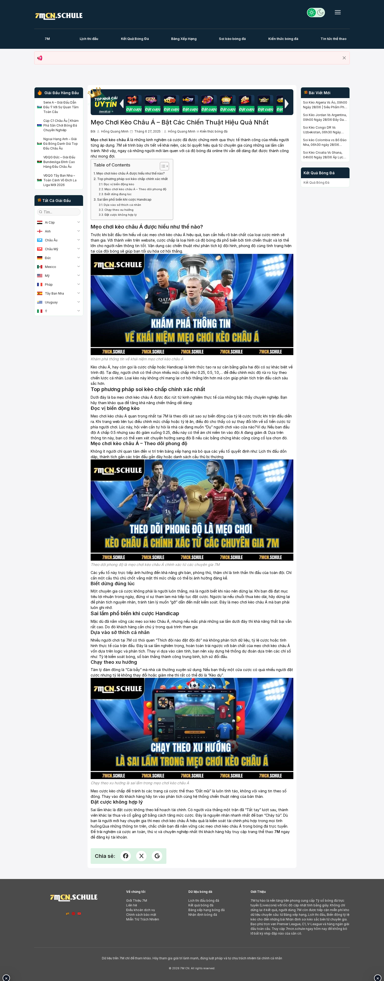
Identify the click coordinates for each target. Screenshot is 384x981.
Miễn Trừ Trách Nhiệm (142, 919)
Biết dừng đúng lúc (118, 194)
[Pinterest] (73, 914)
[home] (58, 15)
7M (47, 39)
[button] (121, 103)
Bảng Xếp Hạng (184, 39)
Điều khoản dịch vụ (140, 910)
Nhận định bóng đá (202, 915)
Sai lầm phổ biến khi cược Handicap (124, 199)
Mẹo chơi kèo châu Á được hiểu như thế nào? (130, 173)
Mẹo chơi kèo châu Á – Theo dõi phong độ (135, 189)
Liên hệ (131, 905)
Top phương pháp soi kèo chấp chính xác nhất (132, 179)
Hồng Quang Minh (115, 131)
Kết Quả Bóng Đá (135, 39)
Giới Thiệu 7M (136, 900)
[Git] (67, 914)
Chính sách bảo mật (141, 915)
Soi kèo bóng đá (232, 39)
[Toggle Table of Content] (162, 166)
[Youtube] (79, 914)
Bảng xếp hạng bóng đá (206, 910)
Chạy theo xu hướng (118, 210)
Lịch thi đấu (89, 39)
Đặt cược (134, 109)
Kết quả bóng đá (200, 905)
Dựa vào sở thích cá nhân (122, 205)
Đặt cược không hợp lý (120, 215)
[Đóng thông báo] (344, 58)
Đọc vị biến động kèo (119, 184)
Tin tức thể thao (333, 39)
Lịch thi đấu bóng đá (203, 900)
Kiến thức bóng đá (283, 39)
